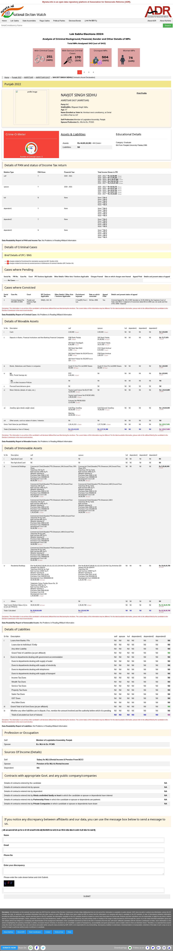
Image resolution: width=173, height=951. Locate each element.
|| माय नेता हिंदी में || (91, 21)
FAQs (69, 932)
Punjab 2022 (16, 77)
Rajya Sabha (45, 21)
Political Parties (59, 21)
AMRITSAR (28, 77)
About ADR (152, 21)
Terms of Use (59, 932)
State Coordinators (35, 932)
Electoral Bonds (75, 21)
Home (4, 21)
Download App (120, 948)
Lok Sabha (14, 21)
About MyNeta (165, 21)
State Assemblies (29, 21)
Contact (47, 932)
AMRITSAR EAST (43, 77)
